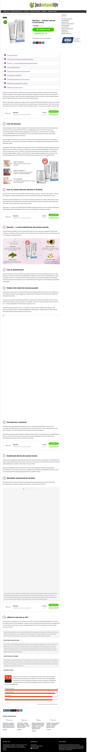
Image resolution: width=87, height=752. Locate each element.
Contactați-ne (34, 744)
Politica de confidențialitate (37, 746)
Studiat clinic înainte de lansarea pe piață (18, 71)
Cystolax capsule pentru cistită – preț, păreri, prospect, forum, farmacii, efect (53, 725)
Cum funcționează (12, 55)
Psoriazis (63, 30)
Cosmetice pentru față (16, 11)
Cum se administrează (13, 67)
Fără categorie (64, 25)
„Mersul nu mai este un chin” (15, 87)
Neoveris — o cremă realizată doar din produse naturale (22, 63)
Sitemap (5, 749)
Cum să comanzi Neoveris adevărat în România (20, 59)
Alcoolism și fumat (65, 18)
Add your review (54, 704)
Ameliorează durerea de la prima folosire (18, 79)
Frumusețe (26, 11)
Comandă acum (44, 29)
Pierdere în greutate (35, 11)
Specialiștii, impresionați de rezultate (17, 83)
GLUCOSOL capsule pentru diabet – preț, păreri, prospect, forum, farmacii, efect (23, 725)
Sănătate (44, 11)
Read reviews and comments (44, 704)
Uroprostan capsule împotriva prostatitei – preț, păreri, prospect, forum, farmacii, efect (9, 725)
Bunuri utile (6, 11)
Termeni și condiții (35, 747)
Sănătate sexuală (52, 11)
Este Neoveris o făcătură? (14, 75)
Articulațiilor (64, 20)
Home (4, 14)
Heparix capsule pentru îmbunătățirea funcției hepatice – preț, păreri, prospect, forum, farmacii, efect (38, 726)
